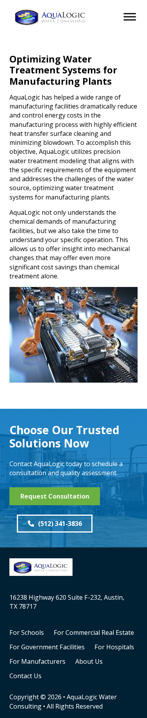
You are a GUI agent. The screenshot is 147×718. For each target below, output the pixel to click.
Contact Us (25, 676)
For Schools (26, 632)
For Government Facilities (47, 647)
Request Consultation (54, 496)
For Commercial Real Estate (94, 632)
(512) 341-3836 (60, 523)
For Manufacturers (37, 661)
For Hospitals (114, 647)
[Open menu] (130, 16)
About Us (89, 661)
